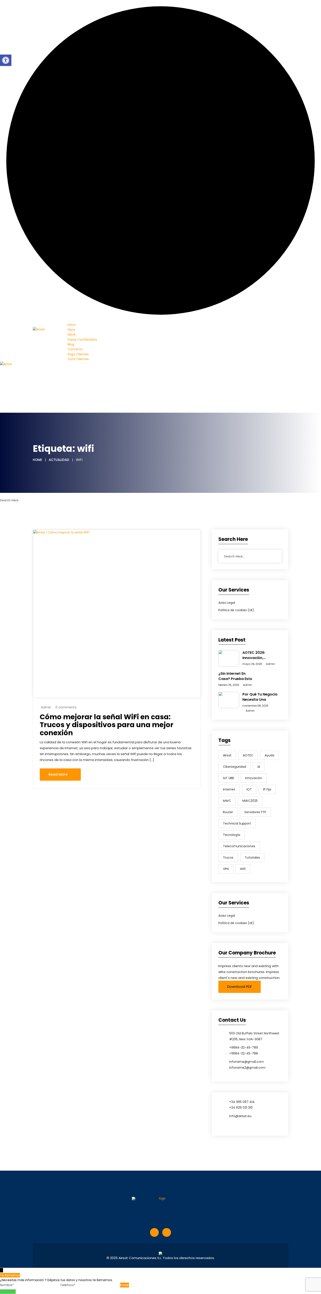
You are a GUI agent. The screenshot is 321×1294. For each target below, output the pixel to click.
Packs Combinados (82, 339)
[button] (5, 60)
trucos (228, 857)
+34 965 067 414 (242, 1102)
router (228, 812)
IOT (249, 789)
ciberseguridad (234, 766)
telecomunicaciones (239, 846)
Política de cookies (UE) (236, 610)
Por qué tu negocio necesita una (260, 697)
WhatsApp (8, 1291)
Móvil (71, 334)
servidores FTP (255, 812)
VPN (226, 869)
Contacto (75, 349)
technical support (237, 823)
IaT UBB (228, 778)
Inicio (72, 325)
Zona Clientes (78, 359)
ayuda (269, 755)
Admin (46, 707)
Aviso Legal (226, 602)
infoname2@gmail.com (247, 1067)
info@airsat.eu (240, 1116)
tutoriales (252, 857)
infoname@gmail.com (246, 1061)
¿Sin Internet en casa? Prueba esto (235, 676)
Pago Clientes (78, 354)
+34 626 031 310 (241, 1107)
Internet (229, 789)
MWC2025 (250, 801)
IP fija (267, 789)
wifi (243, 869)
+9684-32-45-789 (243, 1047)
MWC (227, 801)
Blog (71, 344)
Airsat (227, 755)
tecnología (231, 835)
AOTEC (248, 755)
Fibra (71, 330)
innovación (253, 778)
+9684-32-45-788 (243, 1053)
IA (258, 766)
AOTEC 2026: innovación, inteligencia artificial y (260, 655)
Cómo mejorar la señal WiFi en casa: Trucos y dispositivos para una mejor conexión (106, 725)
